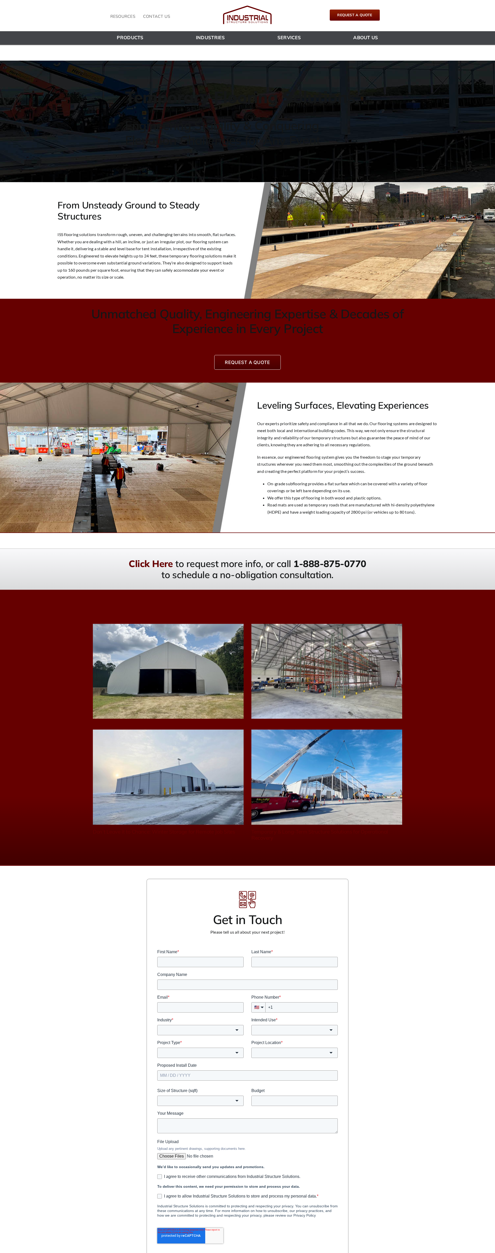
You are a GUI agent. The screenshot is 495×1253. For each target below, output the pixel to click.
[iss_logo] (247, 7)
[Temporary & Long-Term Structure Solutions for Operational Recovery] (326, 777)
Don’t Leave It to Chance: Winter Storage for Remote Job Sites (164, 831)
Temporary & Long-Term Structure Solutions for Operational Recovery (319, 834)
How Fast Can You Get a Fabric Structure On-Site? (150, 725)
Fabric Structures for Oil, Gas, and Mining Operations (311, 725)
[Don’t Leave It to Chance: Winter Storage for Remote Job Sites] (168, 777)
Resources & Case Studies (165, 602)
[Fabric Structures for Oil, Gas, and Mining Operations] (326, 671)
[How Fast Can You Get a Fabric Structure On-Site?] (168, 671)
